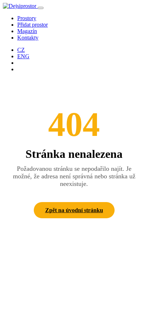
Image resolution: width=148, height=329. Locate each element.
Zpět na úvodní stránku (74, 210)
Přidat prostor (32, 25)
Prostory (26, 18)
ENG (23, 56)
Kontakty (27, 38)
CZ (21, 50)
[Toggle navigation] (40, 8)
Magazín (27, 31)
